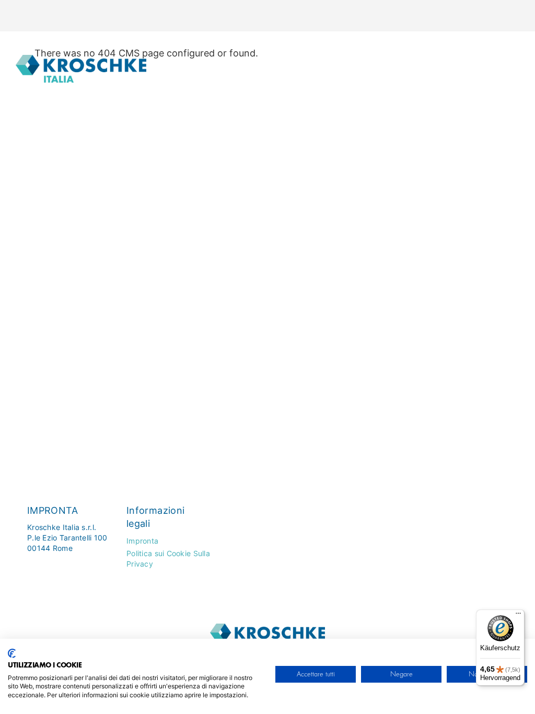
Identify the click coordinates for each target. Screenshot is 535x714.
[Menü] (518, 615)
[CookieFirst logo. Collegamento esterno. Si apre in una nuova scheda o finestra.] (12, 653)
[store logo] (81, 66)
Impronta (142, 540)
